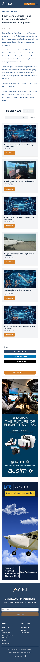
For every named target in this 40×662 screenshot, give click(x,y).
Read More (9, 153)
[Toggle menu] (37, 4)
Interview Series (6, 643)
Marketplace (25, 627)
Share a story (5, 627)
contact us (20, 97)
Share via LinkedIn (21, 356)
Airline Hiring (5, 638)
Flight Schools (5, 632)
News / (15, 11)
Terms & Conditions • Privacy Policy (20, 652)
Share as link (21, 361)
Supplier (23, 630)
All (2, 630)
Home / (7, 11)
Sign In (29, 4)
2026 (27, 111)
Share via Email (21, 351)
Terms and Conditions (26, 83)
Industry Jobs (25, 632)
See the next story (18, 372)
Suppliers (4, 640)
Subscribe (20, 614)
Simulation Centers (7, 635)
